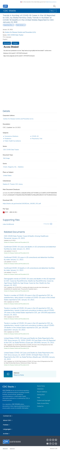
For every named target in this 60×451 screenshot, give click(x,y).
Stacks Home (41, 386)
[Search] (54, 6)
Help (38, 397)
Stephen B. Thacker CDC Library (13, 184)
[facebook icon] (47, 440)
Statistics (21, 167)
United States (7, 175)
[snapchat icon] (53, 443)
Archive (5, 434)
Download (7, 43)
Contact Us (40, 406)
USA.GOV (12, 448)
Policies (5, 425)
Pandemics (8, 138)
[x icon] (50, 440)
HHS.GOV (5, 448)
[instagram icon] (53, 440)
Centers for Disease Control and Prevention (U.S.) (20, 32)
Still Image (6, 158)
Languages (7, 429)
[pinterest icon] (50, 443)
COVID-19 (35, 136)
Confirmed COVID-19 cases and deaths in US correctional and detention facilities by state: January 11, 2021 (30, 248)
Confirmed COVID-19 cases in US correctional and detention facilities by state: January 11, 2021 (29, 258)
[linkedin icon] (56, 440)
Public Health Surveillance (13, 141)
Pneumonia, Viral (37, 138)
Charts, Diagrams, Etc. (10, 167)
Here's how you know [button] (51, 2)
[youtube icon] (47, 443)
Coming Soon (41, 395)
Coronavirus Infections (11, 136)
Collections (40, 389)
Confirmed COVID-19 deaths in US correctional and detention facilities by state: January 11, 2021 (29, 269)
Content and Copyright (43, 400)
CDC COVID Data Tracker (15, 35)
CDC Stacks (8, 386)
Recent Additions (42, 392)
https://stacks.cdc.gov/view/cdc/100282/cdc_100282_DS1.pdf (22, 203)
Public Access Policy (43, 403)
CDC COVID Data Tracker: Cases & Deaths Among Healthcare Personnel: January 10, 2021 (26, 237)
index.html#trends (8, 224)
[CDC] (5, 6)
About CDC (7, 420)
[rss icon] (56, 443)
